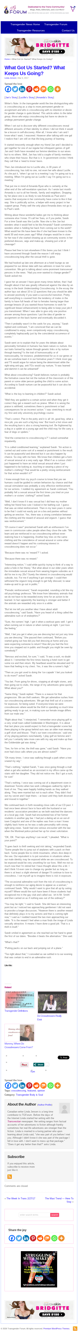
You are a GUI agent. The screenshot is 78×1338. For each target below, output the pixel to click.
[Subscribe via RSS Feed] (9, 1176)
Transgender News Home (25, 24)
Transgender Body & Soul (29, 1094)
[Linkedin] (22, 89)
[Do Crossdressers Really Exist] (51, 1002)
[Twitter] (15, 89)
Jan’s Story (11, 97)
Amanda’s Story (44, 97)
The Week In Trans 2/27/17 (21, 1198)
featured (31, 1090)
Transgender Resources (31, 30)
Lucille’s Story (26, 97)
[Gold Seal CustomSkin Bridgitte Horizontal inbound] (39, 56)
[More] (57, 89)
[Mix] (43, 89)
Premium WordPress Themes (56, 1328)
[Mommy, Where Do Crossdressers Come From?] (19, 1033)
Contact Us (68, 30)
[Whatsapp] (50, 89)
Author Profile (45, 1105)
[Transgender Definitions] (19, 1000)
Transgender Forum (55, 24)
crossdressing (18, 1090)
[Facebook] (8, 89)
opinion (41, 1090)
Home (7, 59)
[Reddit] (36, 89)
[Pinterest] (29, 89)
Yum (32, 1071)
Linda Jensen (10, 78)
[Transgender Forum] (39, 13)
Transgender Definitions (16, 1010)
